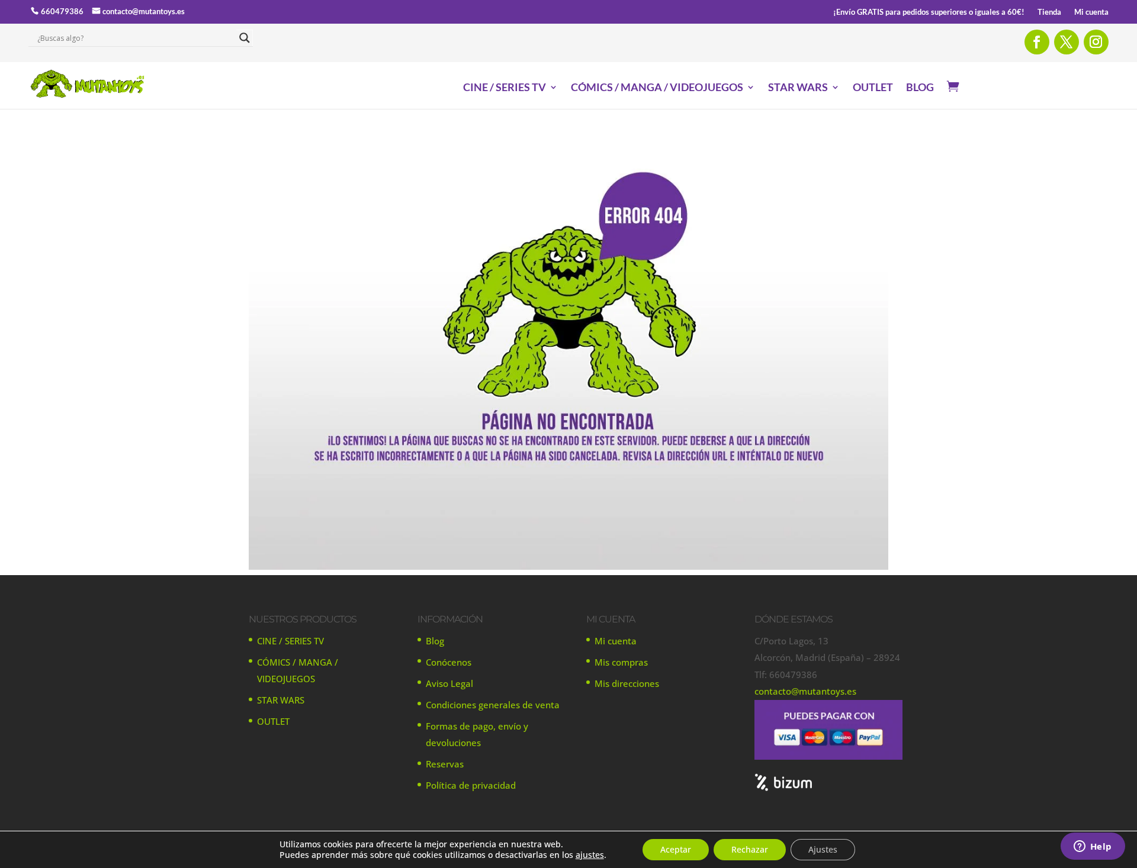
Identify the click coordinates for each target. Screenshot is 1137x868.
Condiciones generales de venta (493, 705)
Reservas (445, 764)
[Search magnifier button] (244, 38)
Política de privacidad (471, 785)
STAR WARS (798, 88)
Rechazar (749, 849)
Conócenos (448, 662)
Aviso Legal (449, 683)
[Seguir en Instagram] (1096, 42)
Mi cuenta (1091, 12)
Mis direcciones (627, 683)
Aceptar (675, 849)
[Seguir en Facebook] (1036, 42)
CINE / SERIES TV (504, 88)
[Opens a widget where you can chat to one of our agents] (1092, 847)
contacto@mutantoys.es (143, 11)
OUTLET (873, 88)
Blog (435, 641)
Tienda (1049, 12)
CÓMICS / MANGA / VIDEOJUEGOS (657, 88)
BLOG (920, 88)
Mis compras (621, 662)
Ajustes (822, 849)
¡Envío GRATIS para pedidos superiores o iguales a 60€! (928, 12)
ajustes (590, 855)
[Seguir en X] (1066, 42)
